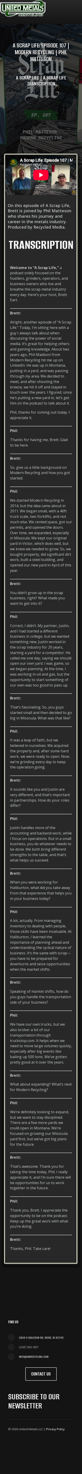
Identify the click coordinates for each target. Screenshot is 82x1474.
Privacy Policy (55, 1429)
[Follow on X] (23, 1443)
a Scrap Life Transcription (46, 80)
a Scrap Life (27, 77)
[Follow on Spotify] (67, 1443)
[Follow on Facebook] (12, 1443)
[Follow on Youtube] (56, 1443)
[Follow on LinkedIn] (45, 1443)
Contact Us (41, 1373)
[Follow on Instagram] (34, 1443)
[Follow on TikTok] (12, 1454)
